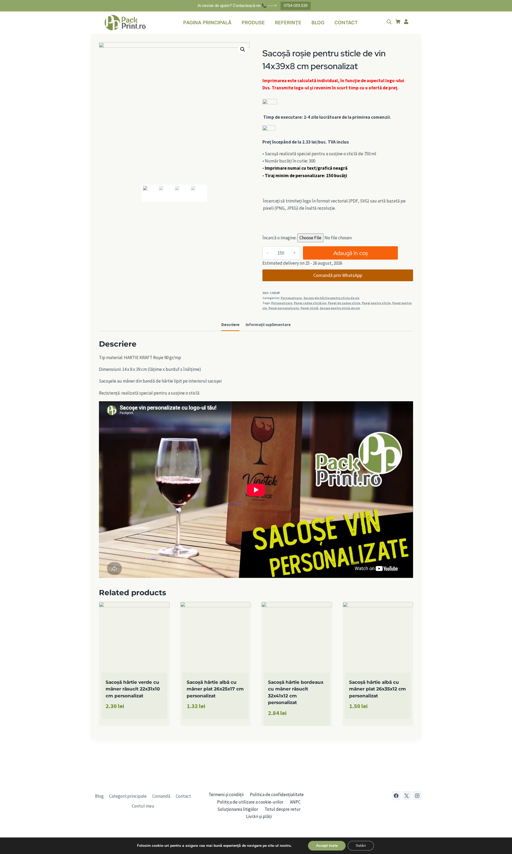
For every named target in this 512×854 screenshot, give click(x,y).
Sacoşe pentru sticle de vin (340, 308)
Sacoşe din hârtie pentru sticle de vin (331, 298)
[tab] (230, 325)
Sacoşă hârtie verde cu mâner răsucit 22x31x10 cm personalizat (133, 689)
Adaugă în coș (350, 253)
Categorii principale (128, 796)
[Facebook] (396, 795)
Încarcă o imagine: (279, 238)
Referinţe (288, 22)
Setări (361, 845)
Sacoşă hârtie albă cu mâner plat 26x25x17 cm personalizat (215, 689)
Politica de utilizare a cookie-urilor (250, 802)
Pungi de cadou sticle (344, 303)
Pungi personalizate (284, 308)
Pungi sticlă (309, 308)
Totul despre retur (283, 809)
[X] (406, 795)
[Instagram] (417, 795)
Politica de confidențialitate (277, 794)
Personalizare (291, 298)
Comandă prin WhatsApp (337, 275)
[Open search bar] (389, 21)
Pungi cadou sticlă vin (310, 303)
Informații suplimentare (268, 324)
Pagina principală (207, 22)
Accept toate (327, 845)
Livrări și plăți (259, 816)
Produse (253, 22)
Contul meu (143, 806)
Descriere (230, 324)
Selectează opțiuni (125, 724)
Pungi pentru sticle (376, 303)
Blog (317, 22)
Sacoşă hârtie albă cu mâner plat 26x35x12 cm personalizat (377, 689)
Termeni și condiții (226, 794)
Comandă (161, 796)
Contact (346, 22)
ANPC (295, 802)
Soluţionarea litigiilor (237, 809)
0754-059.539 (295, 5)
